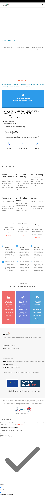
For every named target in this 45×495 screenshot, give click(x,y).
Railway (33, 198)
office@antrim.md (9, 346)
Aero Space (6, 198)
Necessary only (9, 427)
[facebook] (3, 355)
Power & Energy (36, 175)
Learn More (8, 235)
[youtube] (5, 355)
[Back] (0, 433)
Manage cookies (3, 427)
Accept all (15, 427)
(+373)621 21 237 (13, 345)
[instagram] (43, 1)
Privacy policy (20, 424)
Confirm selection (10, 494)
